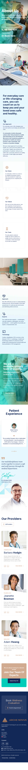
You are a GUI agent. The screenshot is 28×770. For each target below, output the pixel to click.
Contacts (3, 735)
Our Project (4, 732)
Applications (4, 733)
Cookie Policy (12, 757)
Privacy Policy (5, 757)
